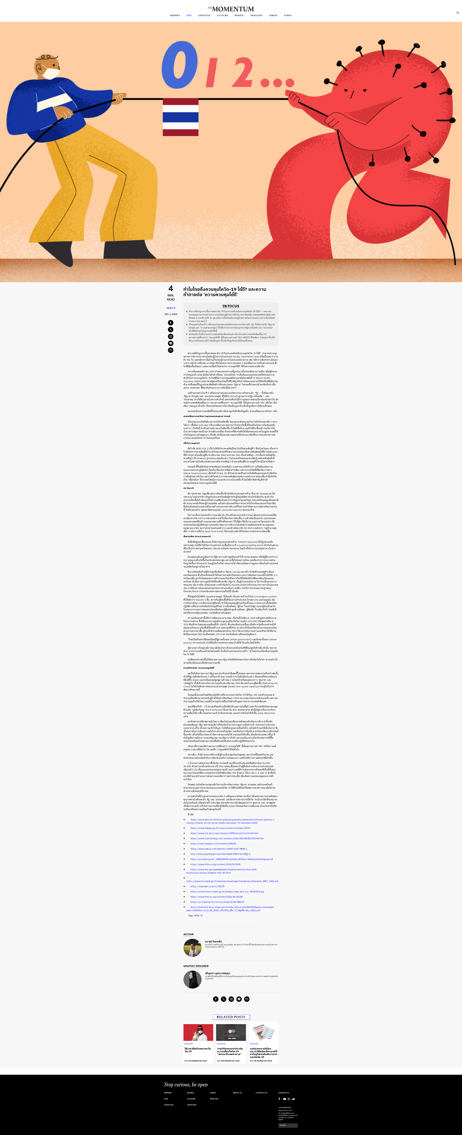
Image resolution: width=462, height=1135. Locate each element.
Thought (256, 15)
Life (189, 15)
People (239, 15)
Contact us (261, 1093)
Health (170, 308)
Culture (222, 15)
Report (175, 15)
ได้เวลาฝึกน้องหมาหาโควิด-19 (198, 1050)
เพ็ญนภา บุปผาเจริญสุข (217, 973)
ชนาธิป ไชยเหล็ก (213, 942)
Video (288, 15)
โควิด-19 (198, 916)
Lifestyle (204, 15)
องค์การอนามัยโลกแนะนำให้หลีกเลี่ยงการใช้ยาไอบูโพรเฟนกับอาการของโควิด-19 (263, 1053)
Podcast (214, 1099)
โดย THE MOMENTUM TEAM (196, 1061)
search (458, 12)
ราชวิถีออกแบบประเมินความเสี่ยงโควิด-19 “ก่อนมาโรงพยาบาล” (230, 1051)
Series (273, 15)
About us (237, 1093)
